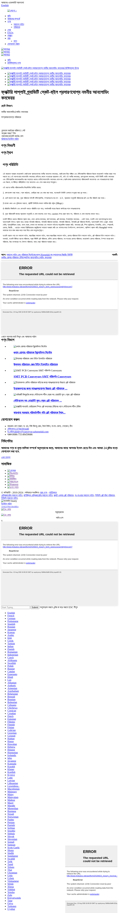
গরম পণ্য (43, 492)
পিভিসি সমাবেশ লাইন (9, 498)
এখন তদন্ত (5, 457)
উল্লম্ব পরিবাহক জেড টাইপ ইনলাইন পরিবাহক (36, 364)
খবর (8, 38)
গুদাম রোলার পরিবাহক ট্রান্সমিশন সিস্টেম (33, 352)
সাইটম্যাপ (53, 492)
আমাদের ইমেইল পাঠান (10, 139)
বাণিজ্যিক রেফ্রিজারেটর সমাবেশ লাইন (38, 495)
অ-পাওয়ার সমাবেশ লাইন (84, 495)
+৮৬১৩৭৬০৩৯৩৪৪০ (10, 506)
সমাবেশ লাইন (19, 24)
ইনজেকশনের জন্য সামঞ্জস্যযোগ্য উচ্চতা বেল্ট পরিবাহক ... (40, 388)
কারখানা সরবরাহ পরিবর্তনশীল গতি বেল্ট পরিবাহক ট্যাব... (40, 412)
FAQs (10, 32)
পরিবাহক (17, 27)
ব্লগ (15, 41)
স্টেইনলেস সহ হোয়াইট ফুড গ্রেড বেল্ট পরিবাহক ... (38, 400)
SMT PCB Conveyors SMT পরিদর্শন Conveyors (42, 376)
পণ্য (9, 21)
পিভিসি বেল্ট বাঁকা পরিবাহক (105, 495)
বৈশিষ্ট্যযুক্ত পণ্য (14, 62)
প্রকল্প (9, 35)
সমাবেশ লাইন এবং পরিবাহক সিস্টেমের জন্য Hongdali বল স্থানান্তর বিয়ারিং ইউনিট (40, 254)
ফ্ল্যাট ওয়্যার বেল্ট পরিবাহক (64, 495)
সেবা (9, 30)
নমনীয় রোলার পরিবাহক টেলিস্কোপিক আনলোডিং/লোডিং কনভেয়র (26, 257)
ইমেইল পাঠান (6, 503)
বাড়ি (9, 16)
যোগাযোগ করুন (13, 44)
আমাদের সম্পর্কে (13, 18)
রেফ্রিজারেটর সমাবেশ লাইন (11, 495)
